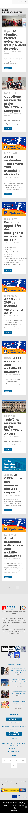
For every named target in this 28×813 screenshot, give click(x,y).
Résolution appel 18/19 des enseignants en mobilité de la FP (14, 231)
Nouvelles (7, 53)
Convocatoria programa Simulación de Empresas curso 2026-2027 (19, 704)
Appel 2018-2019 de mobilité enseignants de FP (14, 306)
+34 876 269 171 (15, 748)
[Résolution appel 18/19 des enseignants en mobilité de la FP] (14, 209)
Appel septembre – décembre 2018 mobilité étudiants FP (13, 547)
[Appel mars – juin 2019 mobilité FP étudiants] (14, 347)
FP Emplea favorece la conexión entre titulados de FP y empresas (18, 670)
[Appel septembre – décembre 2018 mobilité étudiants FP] (14, 525)
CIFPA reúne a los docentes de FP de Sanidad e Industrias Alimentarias (18, 682)
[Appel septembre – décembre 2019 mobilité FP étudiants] (14, 143)
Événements (17, 51)
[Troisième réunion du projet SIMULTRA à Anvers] (14, 406)
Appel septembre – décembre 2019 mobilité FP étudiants (13, 166)
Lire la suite (8, 68)
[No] (26, 807)
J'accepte (14, 810)
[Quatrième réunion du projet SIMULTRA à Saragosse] (14, 83)
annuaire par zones (14, 751)
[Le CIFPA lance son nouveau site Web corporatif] (14, 464)
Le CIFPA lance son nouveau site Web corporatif (13, 484)
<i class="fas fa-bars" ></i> (19, 2)
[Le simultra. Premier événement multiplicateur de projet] (14, 20)
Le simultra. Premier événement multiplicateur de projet (15, 40)
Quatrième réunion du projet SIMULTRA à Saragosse (13, 103)
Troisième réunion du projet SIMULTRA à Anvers (13, 426)
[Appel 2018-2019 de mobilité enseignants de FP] (14, 285)
